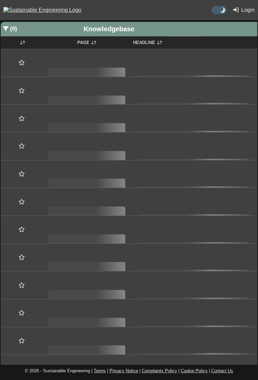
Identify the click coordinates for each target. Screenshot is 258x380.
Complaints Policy (159, 370)
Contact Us (222, 370)
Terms (100, 370)
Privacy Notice (124, 370)
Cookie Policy (194, 370)
